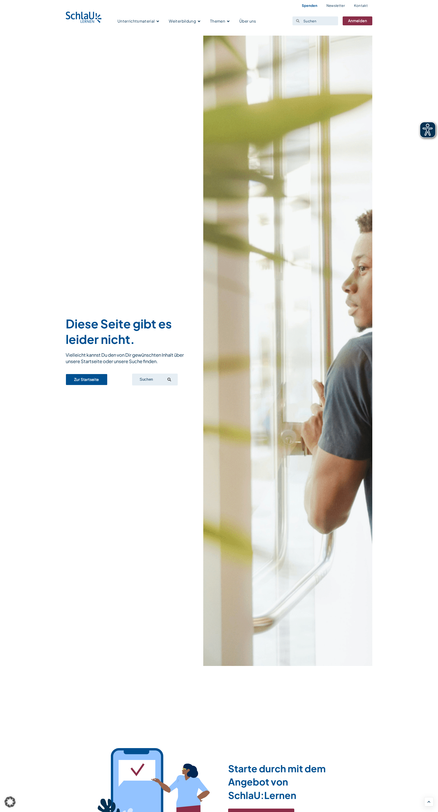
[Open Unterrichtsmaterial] (158, 21)
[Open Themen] (228, 21)
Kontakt (361, 5)
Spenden (309, 5)
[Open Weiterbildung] (199, 21)
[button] (10, 802)
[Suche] (169, 379)
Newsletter (335, 5)
